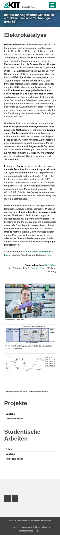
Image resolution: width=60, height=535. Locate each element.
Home (14, 527)
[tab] (30, 413)
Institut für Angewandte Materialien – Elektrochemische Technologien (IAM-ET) (29, 7)
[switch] (39, 5)
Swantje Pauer (38, 268)
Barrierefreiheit (26, 530)
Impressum (26, 527)
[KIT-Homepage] (12, 4)
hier (49, 255)
